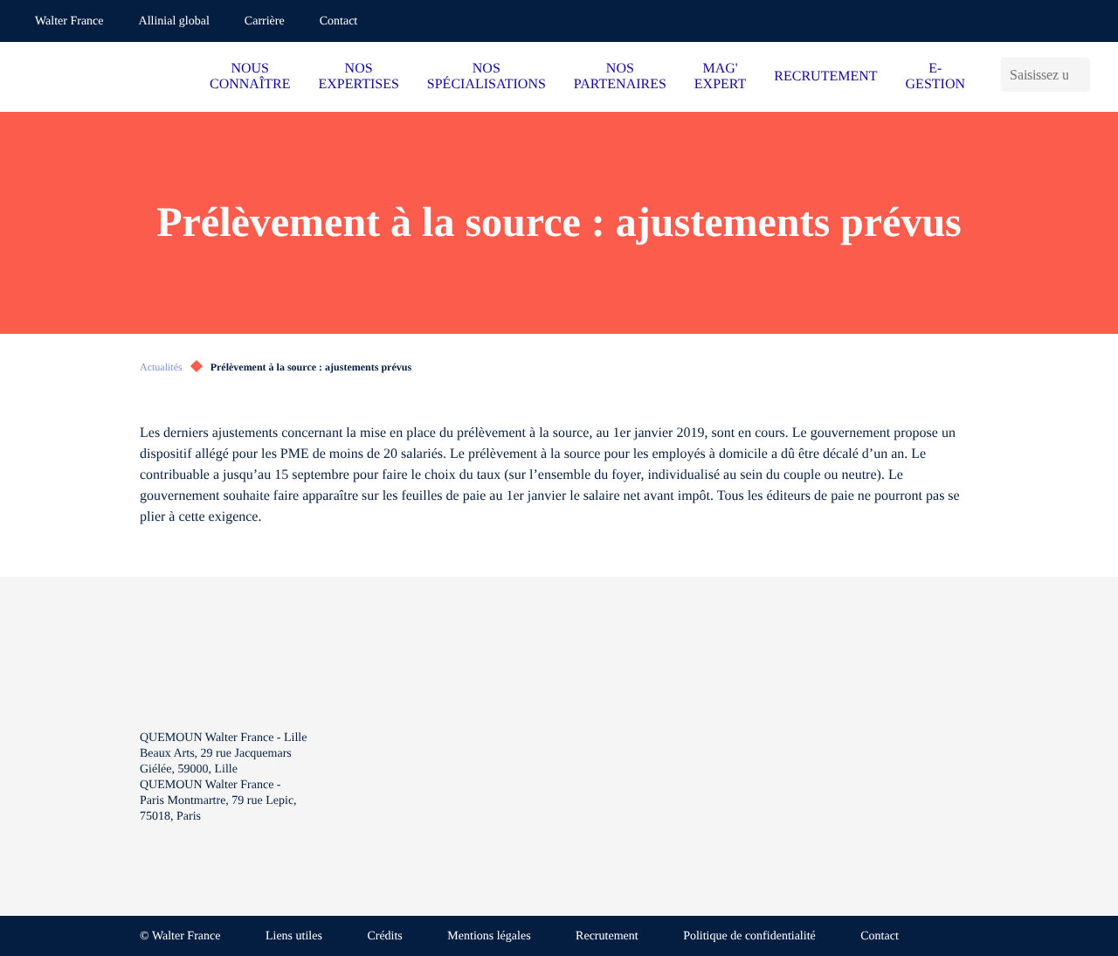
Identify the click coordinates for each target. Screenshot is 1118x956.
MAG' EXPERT (720, 76)
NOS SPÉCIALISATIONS (486, 76)
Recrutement (607, 936)
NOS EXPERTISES (358, 76)
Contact (339, 21)
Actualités (161, 367)
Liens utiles (294, 936)
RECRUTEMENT (825, 76)
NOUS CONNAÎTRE (250, 76)
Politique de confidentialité (749, 936)
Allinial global (174, 21)
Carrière (265, 21)
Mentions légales (488, 936)
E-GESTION (935, 76)
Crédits (384, 936)
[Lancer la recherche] (1083, 75)
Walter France (69, 21)
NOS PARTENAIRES (620, 76)
